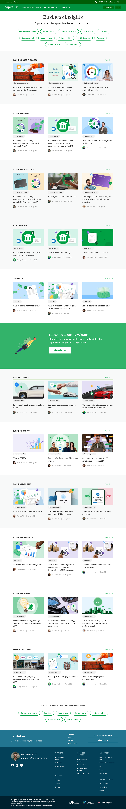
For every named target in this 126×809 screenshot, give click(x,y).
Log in (118, 7)
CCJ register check (83, 774)
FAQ (101, 766)
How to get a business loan (106, 758)
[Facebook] (12, 765)
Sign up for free (60, 350)
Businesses (8, 2)
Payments (100, 38)
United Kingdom (106, 803)
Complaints (103, 787)
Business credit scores (27, 31)
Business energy (54, 44)
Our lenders (58, 763)
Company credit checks (82, 769)
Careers (57, 783)
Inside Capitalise (84, 38)
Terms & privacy (104, 783)
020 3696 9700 (102, 2)
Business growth (28, 38)
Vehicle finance (46, 38)
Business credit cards (68, 31)
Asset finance (88, 31)
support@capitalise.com (34, 758)
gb (118, 2)
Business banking (65, 38)
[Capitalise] (12, 7)
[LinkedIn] (17, 765)
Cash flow (103, 31)
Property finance (72, 44)
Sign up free (108, 7)
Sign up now (103, 740)
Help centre (103, 773)
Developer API (59, 766)
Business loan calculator (107, 763)
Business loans (48, 31)
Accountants (18, 2)
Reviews (57, 787)
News (101, 770)
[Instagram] (21, 765)
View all (107, 60)
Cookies (102, 790)
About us (112, 2)
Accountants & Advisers (59, 758)
